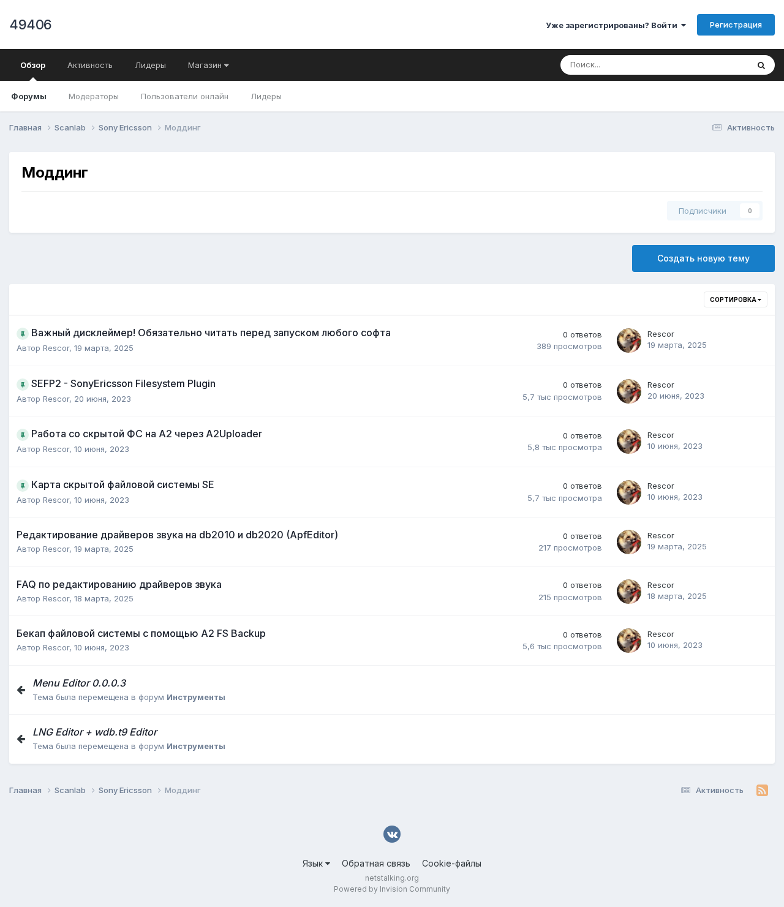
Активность (90, 65)
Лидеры (266, 96)
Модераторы (94, 96)
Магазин (206, 65)
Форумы (29, 96)
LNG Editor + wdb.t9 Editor (94, 732)
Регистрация (736, 24)
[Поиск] (761, 65)
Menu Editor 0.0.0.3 (79, 683)
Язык (314, 863)
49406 (30, 24)
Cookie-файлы (451, 863)
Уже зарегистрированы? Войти (613, 25)
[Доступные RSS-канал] (762, 790)
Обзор (32, 65)
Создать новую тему (703, 258)
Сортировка (734, 299)
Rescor (56, 348)
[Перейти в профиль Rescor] (629, 340)
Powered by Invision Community (392, 889)
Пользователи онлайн (184, 96)
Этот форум (709, 64)
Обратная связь (376, 863)
